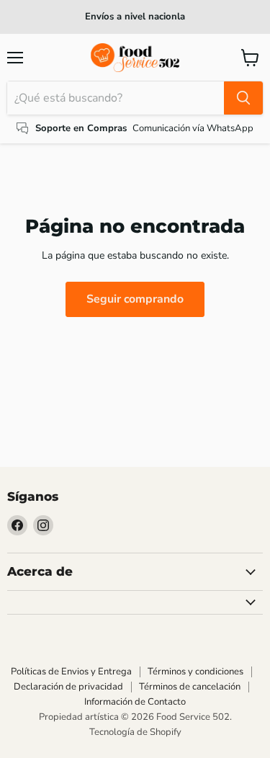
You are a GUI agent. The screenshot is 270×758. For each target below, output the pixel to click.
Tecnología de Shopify (135, 732)
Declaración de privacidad (68, 686)
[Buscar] (243, 98)
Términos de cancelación (189, 686)
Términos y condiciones (195, 671)
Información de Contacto (135, 701)
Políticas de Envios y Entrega (71, 671)
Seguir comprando (135, 299)
